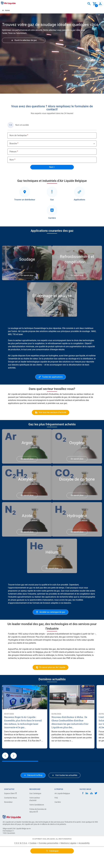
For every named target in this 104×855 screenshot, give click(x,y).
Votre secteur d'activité (34, 799)
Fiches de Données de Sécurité (37, 810)
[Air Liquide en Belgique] (8, 3)
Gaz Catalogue (35, 793)
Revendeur (8, 802)
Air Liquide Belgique (62, 793)
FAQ (56, 798)
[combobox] (89, 4)
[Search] (89, 4)
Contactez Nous (10, 798)
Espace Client (9, 793)
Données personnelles (48, 843)
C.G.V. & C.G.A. (20, 843)
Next (100, 96)
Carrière (58, 802)
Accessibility (84, 843)
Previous (5, 96)
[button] (5, 755)
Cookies (33, 843)
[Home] (12, 817)
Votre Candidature (36, 805)
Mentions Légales (68, 843)
